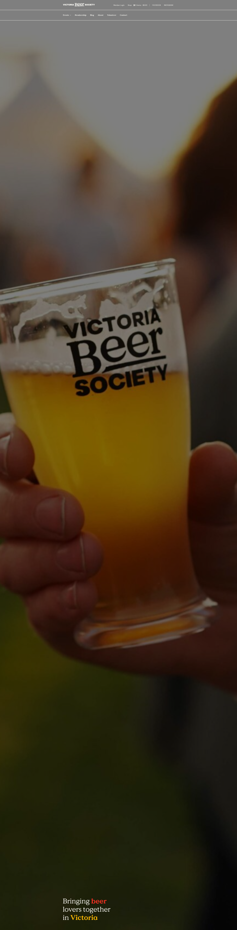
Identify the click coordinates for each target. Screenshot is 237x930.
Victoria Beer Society (79, 4)
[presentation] (70, 15)
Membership (80, 15)
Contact (123, 15)
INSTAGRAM (168, 5)
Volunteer (111, 15)
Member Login (119, 5)
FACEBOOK (156, 5)
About (100, 15)
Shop (130, 5)
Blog (92, 15)
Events (66, 15)
